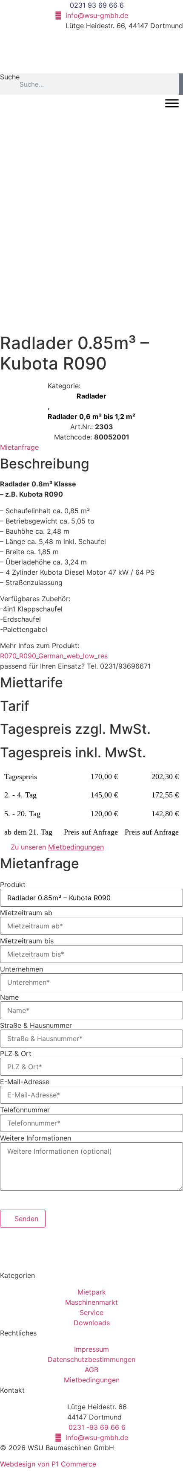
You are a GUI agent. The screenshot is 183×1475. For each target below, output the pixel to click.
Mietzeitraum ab (26, 912)
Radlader (91, 396)
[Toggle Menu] (172, 103)
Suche (10, 77)
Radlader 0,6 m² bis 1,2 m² (91, 416)
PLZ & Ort (15, 1053)
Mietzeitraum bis (27, 940)
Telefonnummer (25, 1109)
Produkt (13, 884)
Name (9, 997)
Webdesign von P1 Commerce (48, 1464)
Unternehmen (21, 969)
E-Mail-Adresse (24, 1081)
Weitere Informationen (35, 1138)
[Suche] (181, 84)
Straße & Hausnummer (36, 1025)
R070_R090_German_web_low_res (54, 656)
